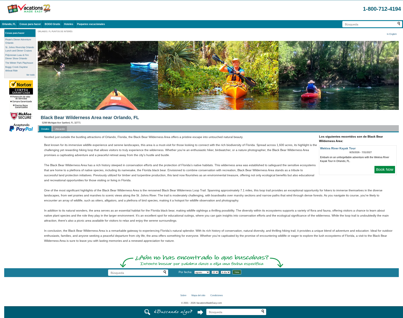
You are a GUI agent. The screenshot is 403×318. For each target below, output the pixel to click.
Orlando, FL (9, 24)
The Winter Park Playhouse (19, 63)
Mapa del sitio (198, 295)
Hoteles (68, 24)
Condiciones (216, 295)
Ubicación (60, 129)
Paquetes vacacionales (91, 24)
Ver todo (30, 75)
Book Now (384, 169)
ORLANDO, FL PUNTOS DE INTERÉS (55, 31)
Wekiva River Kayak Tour (338, 148)
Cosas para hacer (30, 24)
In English (392, 34)
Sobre (183, 295)
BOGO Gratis (52, 24)
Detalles (45, 129)
